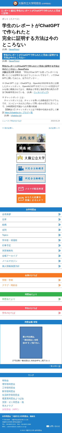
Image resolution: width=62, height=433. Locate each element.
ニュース (5, 121)
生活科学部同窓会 (10, 395)
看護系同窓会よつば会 (13, 398)
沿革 (4, 219)
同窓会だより (8, 299)
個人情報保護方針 (10, 266)
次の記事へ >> (54, 128)
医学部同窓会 (8, 391)
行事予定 (6, 245)
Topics (5, 235)
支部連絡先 (7, 250)
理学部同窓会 (8, 384)
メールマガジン (9, 261)
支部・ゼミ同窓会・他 (13, 402)
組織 (4, 224)
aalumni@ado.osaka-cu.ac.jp (16, 426)
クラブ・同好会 (9, 285)
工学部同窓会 (8, 387)
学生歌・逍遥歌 (9, 240)
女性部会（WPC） (11, 409)
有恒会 (5, 380)
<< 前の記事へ (7, 128)
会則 (4, 230)
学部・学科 (7, 280)
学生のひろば (15, 121)
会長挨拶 (6, 214)
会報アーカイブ (9, 255)
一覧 (53, 366)
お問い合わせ (54, 426)
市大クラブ (7, 405)
